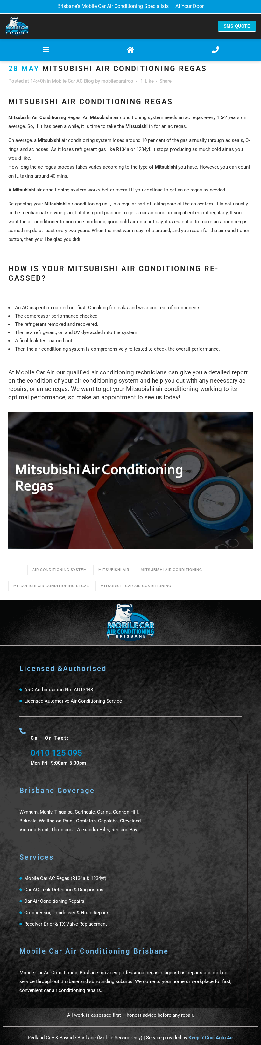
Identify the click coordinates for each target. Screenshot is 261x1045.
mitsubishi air (113, 570)
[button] (45, 50)
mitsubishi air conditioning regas (51, 586)
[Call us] (215, 50)
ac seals (234, 140)
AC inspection (37, 308)
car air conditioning (160, 213)
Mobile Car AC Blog (73, 81)
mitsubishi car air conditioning (136, 586)
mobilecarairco (117, 81)
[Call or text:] (22, 731)
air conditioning (52, 190)
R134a (122, 149)
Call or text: (50, 738)
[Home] (17, 26)
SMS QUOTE (237, 26)
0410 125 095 (56, 753)
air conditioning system (59, 570)
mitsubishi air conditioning (171, 570)
